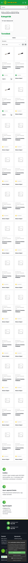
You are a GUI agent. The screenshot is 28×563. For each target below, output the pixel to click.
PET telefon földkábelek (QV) (7, 20)
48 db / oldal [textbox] (5, 44)
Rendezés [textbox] (4, 41)
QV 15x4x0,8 (4, 134)
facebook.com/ (14, 523)
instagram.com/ (14, 527)
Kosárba (11, 79)
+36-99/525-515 (7, 510)
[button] (16, 558)
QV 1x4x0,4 (17, 443)
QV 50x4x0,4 (17, 306)
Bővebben (15, 549)
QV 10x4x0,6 (4, 271)
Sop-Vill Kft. (5, 2)
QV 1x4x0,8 (17, 409)
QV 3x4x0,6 (17, 62)
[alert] (17, 551)
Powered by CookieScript (17, 560)
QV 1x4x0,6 (4, 98)
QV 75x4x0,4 (4, 306)
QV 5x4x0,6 (4, 62)
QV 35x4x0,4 (4, 340)
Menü (2, 3)
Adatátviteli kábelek (14, 11)
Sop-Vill (2, 11)
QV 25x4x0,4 (17, 340)
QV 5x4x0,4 (4, 443)
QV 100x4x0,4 (18, 271)
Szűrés (14, 37)
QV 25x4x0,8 (17, 98)
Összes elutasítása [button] (17, 555)
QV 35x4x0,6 (17, 202)
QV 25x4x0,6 (4, 237)
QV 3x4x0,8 (17, 168)
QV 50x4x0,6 (4, 202)
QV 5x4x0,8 (4, 168)
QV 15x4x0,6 (17, 237)
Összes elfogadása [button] (17, 552)
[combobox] (14, 41)
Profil (23, 2)
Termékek (7, 11)
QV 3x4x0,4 (4, 409)
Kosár (25, 2)
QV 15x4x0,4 (4, 374)
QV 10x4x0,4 (17, 374)
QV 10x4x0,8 (17, 134)
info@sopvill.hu (6, 508)
